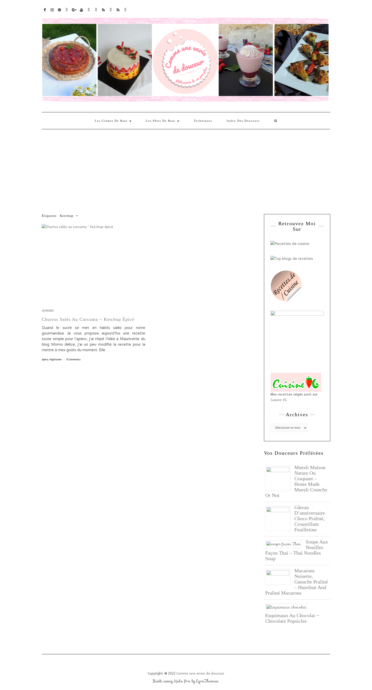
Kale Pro (182, 681)
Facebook (45, 9)
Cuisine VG (279, 400)
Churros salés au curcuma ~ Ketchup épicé (88, 319)
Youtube (81, 9)
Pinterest (59, 9)
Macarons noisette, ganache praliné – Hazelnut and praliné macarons (296, 582)
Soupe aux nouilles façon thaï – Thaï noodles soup (296, 550)
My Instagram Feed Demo (103, 9)
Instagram (52, 9)
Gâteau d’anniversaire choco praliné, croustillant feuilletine (309, 518)
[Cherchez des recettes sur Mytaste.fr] (292, 258)
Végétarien (55, 359)
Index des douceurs (89, 9)
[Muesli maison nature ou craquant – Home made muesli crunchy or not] (279, 478)
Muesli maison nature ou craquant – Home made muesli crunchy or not (296, 481)
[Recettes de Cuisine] (290, 243)
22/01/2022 (47, 310)
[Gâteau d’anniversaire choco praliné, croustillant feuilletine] (279, 518)
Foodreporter (67, 9)
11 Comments (73, 359)
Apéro (45, 359)
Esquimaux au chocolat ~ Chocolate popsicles (292, 618)
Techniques (203, 120)
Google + (74, 9)
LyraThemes (207, 681)
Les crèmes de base (112, 120)
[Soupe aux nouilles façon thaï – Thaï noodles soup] (285, 544)
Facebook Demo (111, 9)
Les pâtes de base (161, 120)
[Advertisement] (186, 167)
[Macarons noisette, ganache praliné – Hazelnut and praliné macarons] (279, 576)
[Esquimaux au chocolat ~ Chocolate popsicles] (288, 607)
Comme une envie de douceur (200, 673)
